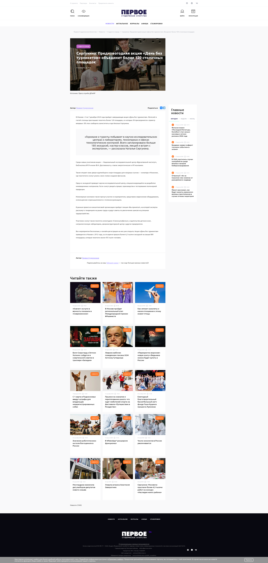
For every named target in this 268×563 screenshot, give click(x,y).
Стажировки (155, 519)
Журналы (134, 519)
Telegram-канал (112, 263)
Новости (111, 519)
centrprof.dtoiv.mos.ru (139, 553)
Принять (249, 560)
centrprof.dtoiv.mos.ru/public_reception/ (144, 555)
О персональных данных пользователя (134, 544)
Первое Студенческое (84, 108)
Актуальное (123, 519)
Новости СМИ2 (76, 505)
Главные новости (177, 111)
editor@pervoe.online (145, 548)
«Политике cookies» (115, 559)
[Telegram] (164, 108)
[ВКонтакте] (161, 108)
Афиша (144, 519)
